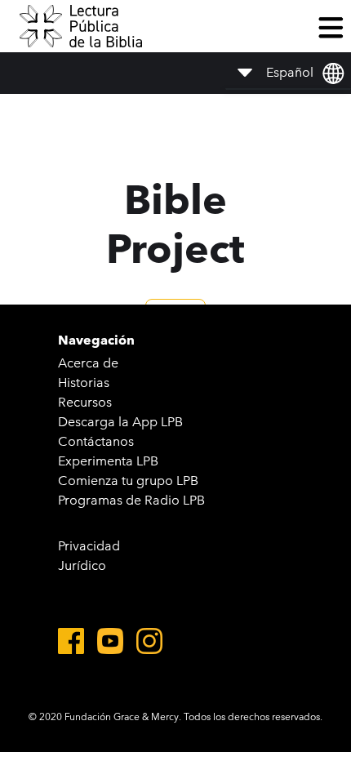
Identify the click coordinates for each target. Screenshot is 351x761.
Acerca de (88, 363)
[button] (330, 26)
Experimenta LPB (108, 461)
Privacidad (89, 546)
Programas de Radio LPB (131, 500)
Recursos (85, 402)
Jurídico (82, 565)
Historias (83, 382)
